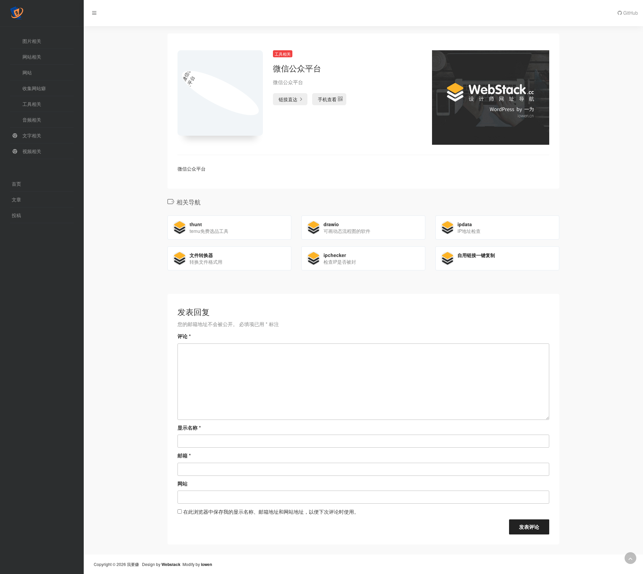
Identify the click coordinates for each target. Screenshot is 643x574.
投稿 (16, 215)
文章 (16, 199)
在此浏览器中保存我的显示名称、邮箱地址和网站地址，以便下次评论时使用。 (271, 511)
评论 (184, 336)
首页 (16, 183)
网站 (182, 483)
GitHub (630, 12)
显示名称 (189, 427)
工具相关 (283, 54)
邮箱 (184, 455)
